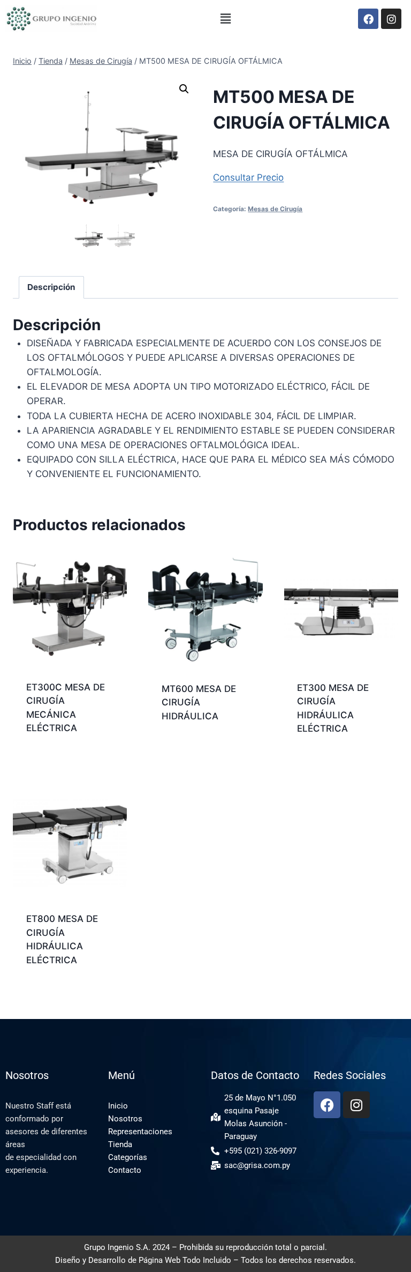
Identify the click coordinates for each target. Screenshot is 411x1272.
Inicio (118, 1106)
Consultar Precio (248, 177)
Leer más (181, 750)
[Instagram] (391, 19)
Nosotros (125, 1119)
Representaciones (140, 1131)
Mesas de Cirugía (275, 209)
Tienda (120, 1144)
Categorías (127, 1157)
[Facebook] (368, 19)
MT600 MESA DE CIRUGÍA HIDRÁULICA (199, 702)
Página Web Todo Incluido (185, 1260)
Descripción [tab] (51, 287)
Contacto (124, 1170)
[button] (226, 19)
